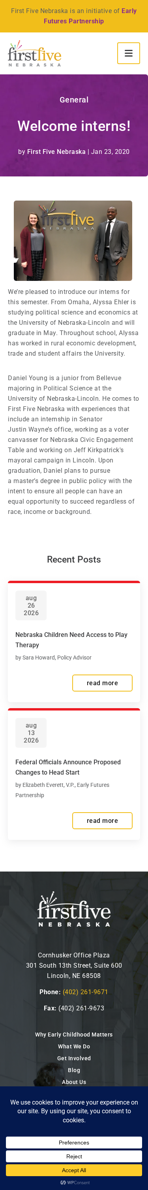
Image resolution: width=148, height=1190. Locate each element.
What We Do (74, 1046)
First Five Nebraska (56, 151)
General (74, 99)
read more (102, 683)
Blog (74, 1070)
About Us (74, 1082)
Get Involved (74, 1058)
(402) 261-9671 (86, 992)
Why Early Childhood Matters (74, 1034)
